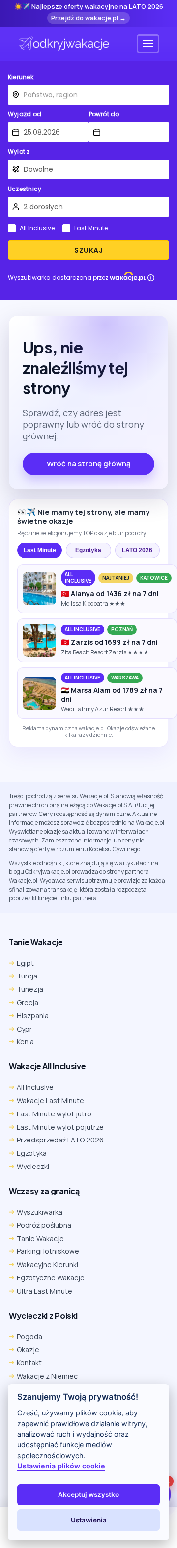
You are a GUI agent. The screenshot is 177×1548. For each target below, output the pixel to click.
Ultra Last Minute (44, 1291)
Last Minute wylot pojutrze (60, 1127)
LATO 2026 (137, 550)
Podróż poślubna (44, 1225)
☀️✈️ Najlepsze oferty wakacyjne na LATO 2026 (88, 7)
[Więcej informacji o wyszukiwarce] (151, 277)
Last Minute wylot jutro (54, 1113)
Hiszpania (33, 1015)
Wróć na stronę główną (89, 464)
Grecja (27, 1002)
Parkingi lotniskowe (48, 1251)
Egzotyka (88, 550)
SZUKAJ (88, 250)
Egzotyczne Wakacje (51, 1277)
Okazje (28, 1349)
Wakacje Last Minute (50, 1100)
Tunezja (30, 989)
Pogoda (29, 1336)
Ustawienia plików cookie (61, 1466)
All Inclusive (37, 228)
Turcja (27, 975)
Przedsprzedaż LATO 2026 (60, 1139)
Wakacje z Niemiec (47, 1376)
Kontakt (29, 1362)
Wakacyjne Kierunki (47, 1264)
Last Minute (91, 228)
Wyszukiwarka (39, 1212)
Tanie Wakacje (40, 1238)
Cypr (24, 1028)
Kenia (25, 1041)
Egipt (25, 963)
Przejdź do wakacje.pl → (88, 17)
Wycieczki (33, 1166)
